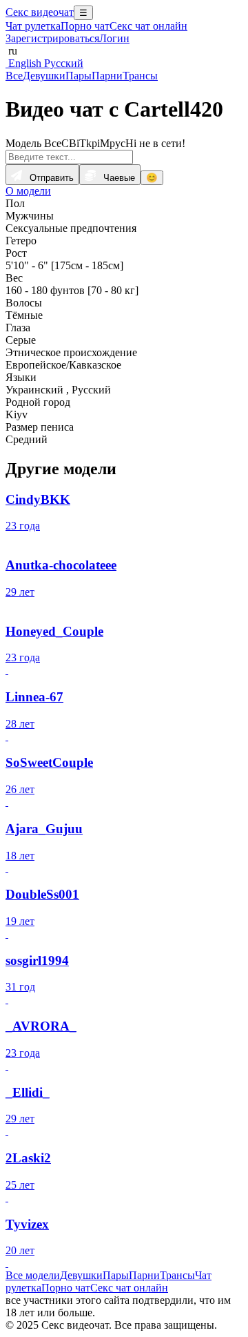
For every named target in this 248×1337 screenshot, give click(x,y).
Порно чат (85, 26)
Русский (62, 63)
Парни (107, 75)
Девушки (44, 75)
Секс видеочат (40, 12)
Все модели (33, 1275)
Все (14, 75)
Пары (78, 75)
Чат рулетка (33, 26)
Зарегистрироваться (52, 38)
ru (11, 51)
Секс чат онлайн (148, 26)
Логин (114, 38)
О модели (28, 191)
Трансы (140, 75)
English (23, 63)
